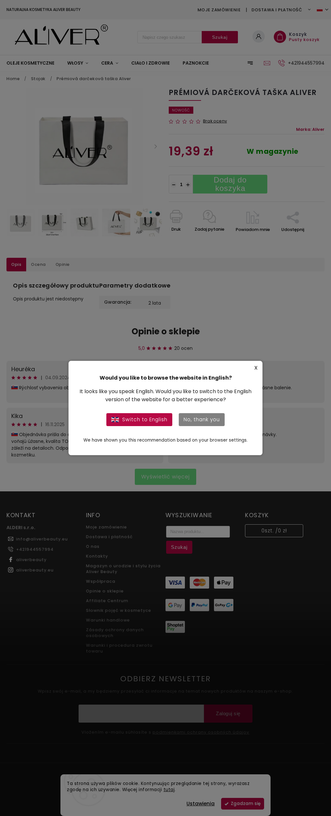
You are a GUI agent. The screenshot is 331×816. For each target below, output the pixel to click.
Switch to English (144, 419)
